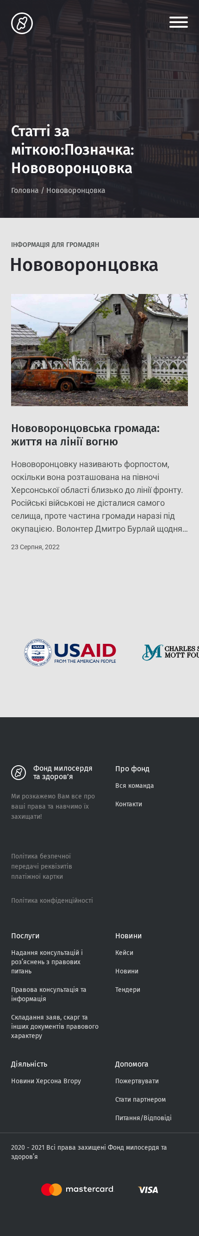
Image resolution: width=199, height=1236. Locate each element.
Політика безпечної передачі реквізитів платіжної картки (41, 866)
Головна (25, 190)
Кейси (124, 953)
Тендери (127, 990)
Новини (126, 971)
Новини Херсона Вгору (46, 1081)
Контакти (128, 804)
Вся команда (134, 786)
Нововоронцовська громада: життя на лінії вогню (85, 435)
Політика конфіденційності (52, 901)
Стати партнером (140, 1100)
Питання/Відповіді (143, 1118)
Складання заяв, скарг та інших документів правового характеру (55, 1027)
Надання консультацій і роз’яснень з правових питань (47, 962)
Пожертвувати (137, 1081)
